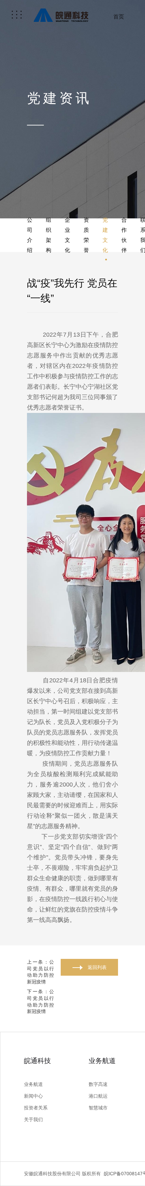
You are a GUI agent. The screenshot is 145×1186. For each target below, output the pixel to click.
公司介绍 (29, 235)
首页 (118, 16)
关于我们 (33, 1119)
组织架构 (48, 235)
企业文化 (67, 235)
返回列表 (97, 967)
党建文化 (105, 235)
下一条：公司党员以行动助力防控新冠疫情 (40, 1001)
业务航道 (33, 1084)
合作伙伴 (124, 235)
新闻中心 (33, 1096)
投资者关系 (36, 1107)
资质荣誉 (86, 235)
